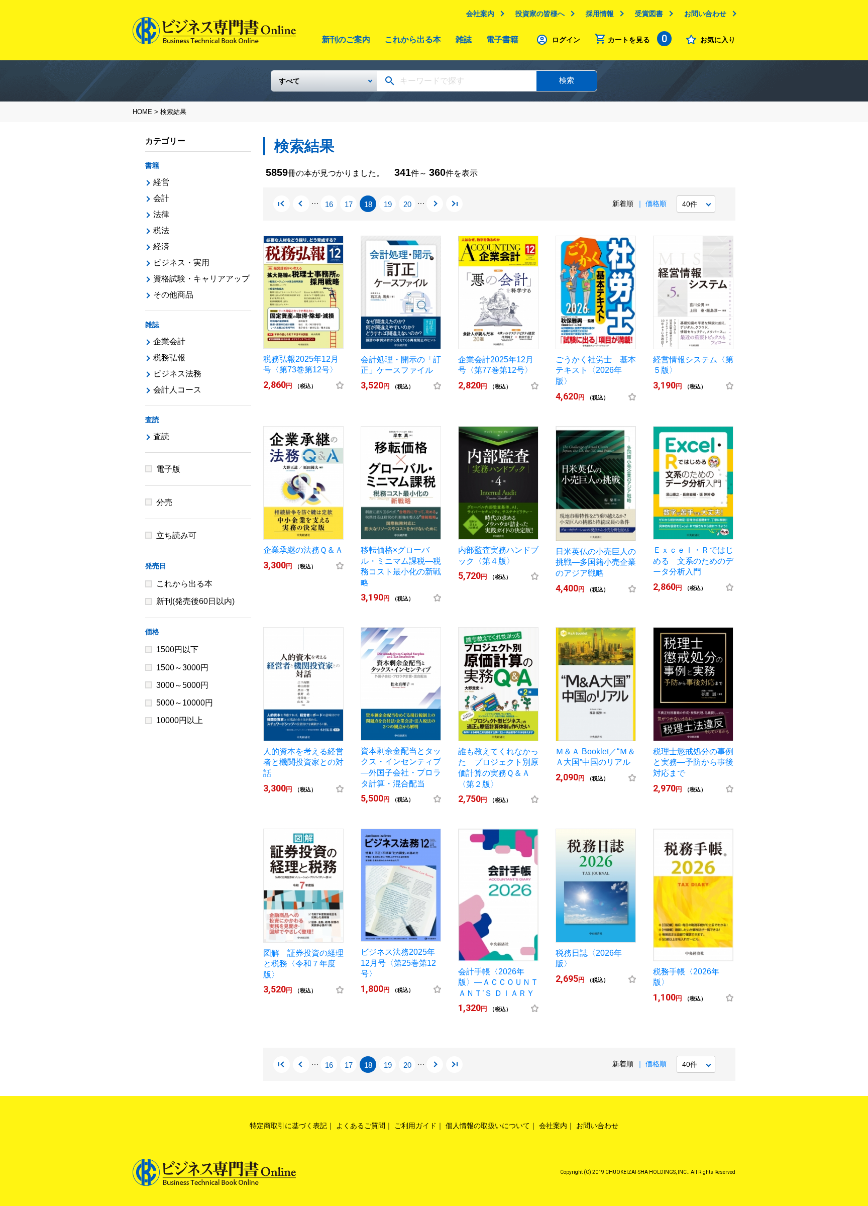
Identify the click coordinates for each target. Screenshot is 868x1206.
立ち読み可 (176, 535)
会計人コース (177, 389)
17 (349, 204)
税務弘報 (169, 357)
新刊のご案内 (346, 39)
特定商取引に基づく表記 (288, 1126)
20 (407, 204)
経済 (161, 246)
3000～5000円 (182, 685)
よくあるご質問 (360, 1126)
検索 (566, 80)
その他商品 (173, 294)
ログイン (566, 40)
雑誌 (464, 39)
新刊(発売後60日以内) (195, 601)
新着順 (622, 203)
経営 (161, 182)
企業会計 (169, 341)
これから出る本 (413, 39)
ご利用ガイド (415, 1126)
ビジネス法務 (177, 373)
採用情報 (600, 14)
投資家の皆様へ (540, 14)
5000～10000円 (184, 702)
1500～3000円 (182, 667)
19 (388, 204)
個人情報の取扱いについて (488, 1126)
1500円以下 (177, 649)
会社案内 (480, 14)
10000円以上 (179, 720)
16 (329, 204)
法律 (161, 214)
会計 (161, 198)
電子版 (168, 469)
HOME (142, 112)
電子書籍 (502, 39)
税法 (161, 230)
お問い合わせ (705, 14)
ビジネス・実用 (181, 262)
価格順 (656, 203)
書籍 (152, 165)
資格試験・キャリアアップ (201, 278)
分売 (164, 502)
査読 (152, 420)
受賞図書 (649, 14)
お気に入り (717, 40)
